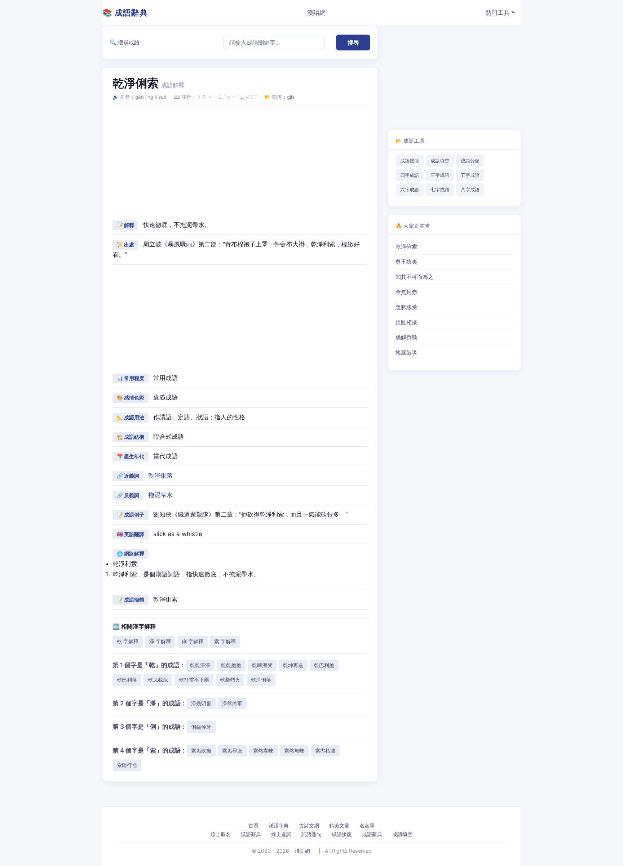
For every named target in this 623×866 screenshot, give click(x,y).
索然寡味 (263, 750)
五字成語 (470, 175)
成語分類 (470, 161)
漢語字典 (279, 825)
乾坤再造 (293, 665)
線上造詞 (281, 834)
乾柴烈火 (230, 680)
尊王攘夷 (406, 262)
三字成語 (439, 175)
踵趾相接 (406, 322)
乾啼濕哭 (262, 665)
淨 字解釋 (160, 641)
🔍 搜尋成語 (125, 42)
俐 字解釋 (192, 641)
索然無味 (294, 750)
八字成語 (470, 189)
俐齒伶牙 (201, 727)
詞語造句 (311, 834)
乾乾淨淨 (200, 665)
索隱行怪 (127, 765)
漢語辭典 (251, 834)
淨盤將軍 (232, 703)
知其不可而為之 (414, 277)
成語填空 (439, 161)
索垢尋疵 (232, 750)
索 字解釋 (225, 641)
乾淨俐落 (160, 475)
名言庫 (367, 825)
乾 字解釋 (127, 641)
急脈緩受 (406, 307)
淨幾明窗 (201, 703)
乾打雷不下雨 (194, 680)
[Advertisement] (239, 162)
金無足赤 (406, 292)
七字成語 (439, 189)
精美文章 (339, 825)
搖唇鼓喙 (406, 352)
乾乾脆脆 (231, 665)
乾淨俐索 (406, 247)
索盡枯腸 (325, 750)
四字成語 (409, 175)
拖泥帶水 (160, 495)
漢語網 (316, 12)
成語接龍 (409, 161)
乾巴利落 (127, 680)
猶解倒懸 (406, 337)
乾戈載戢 (158, 680)
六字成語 (409, 189)
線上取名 (221, 834)
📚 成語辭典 (125, 12)
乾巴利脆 (324, 665)
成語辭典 (372, 834)
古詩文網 (309, 825)
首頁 (253, 825)
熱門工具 (497, 12)
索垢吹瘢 (201, 750)
